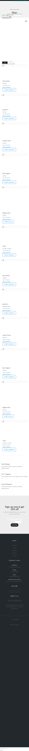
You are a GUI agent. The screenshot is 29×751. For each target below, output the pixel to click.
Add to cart (8, 222)
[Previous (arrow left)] (0, 750)
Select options (9, 90)
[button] (6, 85)
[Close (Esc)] (0, 748)
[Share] (2, 748)
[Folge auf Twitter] (13, 591)
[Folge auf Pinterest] (16, 591)
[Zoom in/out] (5, 748)
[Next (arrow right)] (2, 750)
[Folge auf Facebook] (9, 591)
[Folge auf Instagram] (19, 591)
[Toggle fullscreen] (3, 748)
